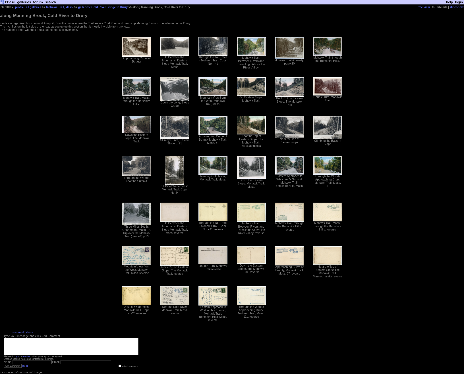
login (16, 356)
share (29, 332)
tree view (424, 7)
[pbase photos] (8, 4)
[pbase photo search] (50, 4)
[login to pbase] (459, 4)
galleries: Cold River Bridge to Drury (103, 7)
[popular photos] (251, 4)
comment (18, 332)
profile (19, 7)
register (26, 356)
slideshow (456, 7)
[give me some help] (449, 4)
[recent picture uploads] (24, 4)
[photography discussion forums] (38, 4)
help (25, 365)
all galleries (33, 7)
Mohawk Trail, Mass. (59, 7)
